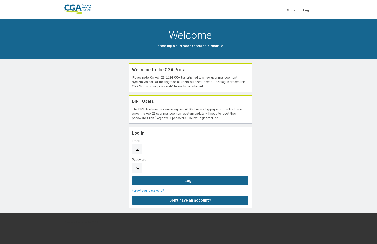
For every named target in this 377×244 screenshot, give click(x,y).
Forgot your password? (148, 190)
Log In (307, 10)
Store (291, 10)
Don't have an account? (190, 200)
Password (139, 159)
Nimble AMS (89, 222)
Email (136, 141)
